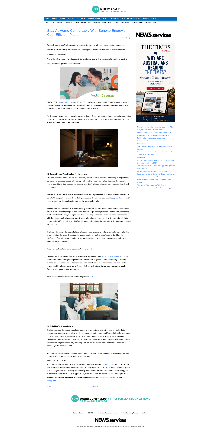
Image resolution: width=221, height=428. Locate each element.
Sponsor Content (78, 413)
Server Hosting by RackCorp (135, 426)
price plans (118, 198)
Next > (95, 386)
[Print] (126, 38)
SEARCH (91, 413)
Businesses (141, 157)
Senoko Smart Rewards (110, 256)
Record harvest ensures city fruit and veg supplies (155, 188)
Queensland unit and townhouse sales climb (153, 135)
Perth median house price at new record (151, 138)
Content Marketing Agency (129, 413)
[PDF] (130, 38)
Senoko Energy (108, 364)
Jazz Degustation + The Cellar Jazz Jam (152, 177)
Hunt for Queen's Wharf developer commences (154, 132)
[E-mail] (123, 38)
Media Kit (145, 413)
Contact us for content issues (107, 413)
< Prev (49, 386)
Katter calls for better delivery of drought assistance (156, 174)
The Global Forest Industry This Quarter (151, 185)
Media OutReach (65, 102)
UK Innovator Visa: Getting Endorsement (152, 171)
